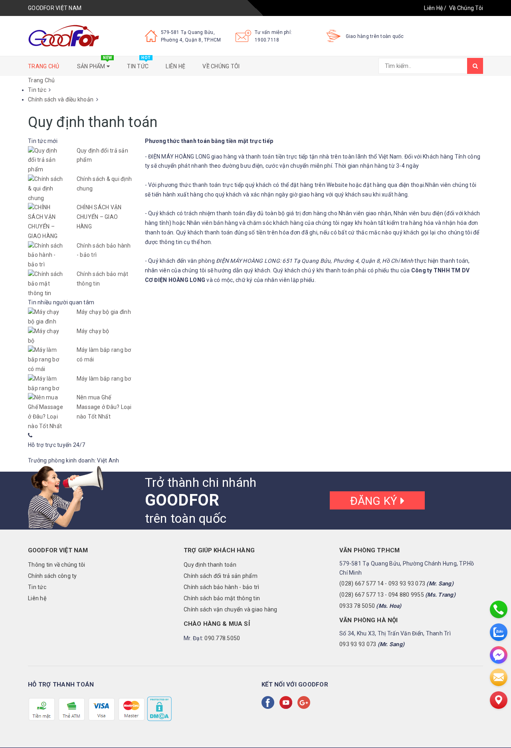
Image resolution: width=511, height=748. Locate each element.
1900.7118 (267, 40)
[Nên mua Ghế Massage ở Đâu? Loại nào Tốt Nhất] (46, 412)
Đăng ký (375, 501)
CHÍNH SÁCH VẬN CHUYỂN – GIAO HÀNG (99, 217)
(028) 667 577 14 (361, 583)
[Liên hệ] (498, 700)
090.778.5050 (222, 638)
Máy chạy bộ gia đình (104, 312)
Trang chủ (43, 66)
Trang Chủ (41, 80)
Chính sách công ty (52, 576)
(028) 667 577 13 (361, 594)
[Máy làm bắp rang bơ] (46, 383)
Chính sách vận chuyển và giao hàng (230, 609)
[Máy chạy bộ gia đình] (46, 317)
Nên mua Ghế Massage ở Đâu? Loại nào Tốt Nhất (104, 407)
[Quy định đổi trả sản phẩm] (46, 160)
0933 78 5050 (357, 606)
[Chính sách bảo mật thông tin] (46, 284)
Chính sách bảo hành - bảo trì (221, 587)
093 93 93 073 (406, 583)
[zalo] (498, 632)
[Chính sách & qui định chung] (46, 189)
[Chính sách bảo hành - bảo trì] (46, 255)
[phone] (498, 609)
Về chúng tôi (221, 66)
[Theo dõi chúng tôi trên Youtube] (287, 702)
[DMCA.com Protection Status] (159, 708)
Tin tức (139, 62)
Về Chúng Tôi (466, 8)
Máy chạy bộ (93, 331)
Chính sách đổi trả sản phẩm (220, 576)
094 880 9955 (406, 594)
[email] (498, 677)
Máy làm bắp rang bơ (104, 378)
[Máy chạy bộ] (46, 336)
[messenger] (498, 655)
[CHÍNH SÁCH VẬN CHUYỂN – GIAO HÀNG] (46, 222)
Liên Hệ (433, 8)
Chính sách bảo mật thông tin (222, 598)
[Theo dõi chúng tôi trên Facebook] (269, 702)
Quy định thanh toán (210, 564)
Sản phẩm (94, 62)
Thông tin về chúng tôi (56, 564)
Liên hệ (175, 66)
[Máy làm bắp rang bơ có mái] (46, 359)
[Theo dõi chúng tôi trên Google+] (305, 702)
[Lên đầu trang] (497, 724)
